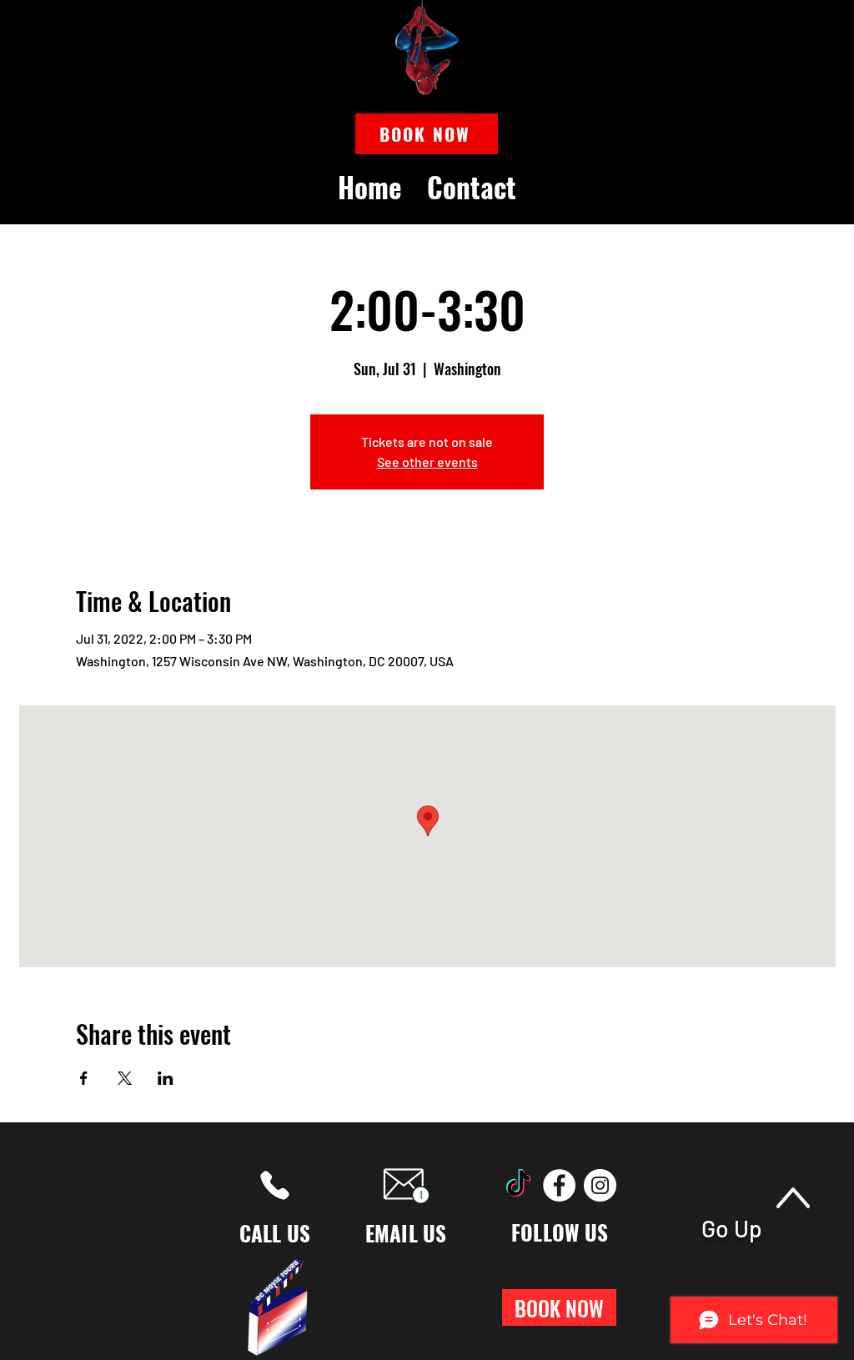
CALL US (275, 1232)
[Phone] (275, 1185)
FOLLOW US (559, 1232)
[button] (426, 133)
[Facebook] (559, 1185)
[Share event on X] (125, 1078)
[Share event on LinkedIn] (165, 1078)
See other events (427, 461)
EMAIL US (406, 1232)
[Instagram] (600, 1185)
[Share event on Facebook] (84, 1078)
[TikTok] (518, 1185)
